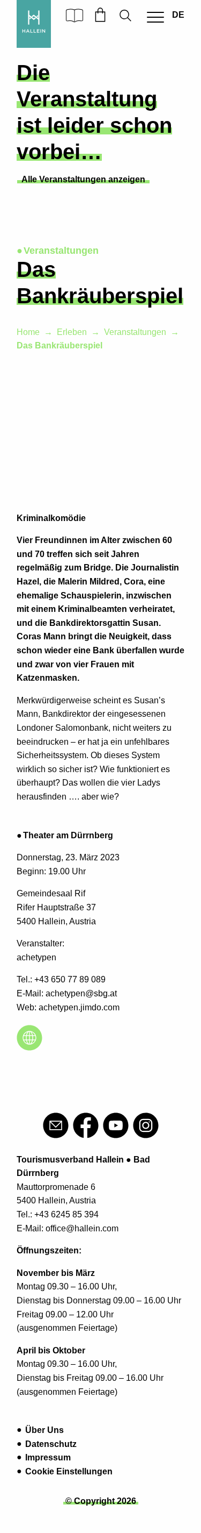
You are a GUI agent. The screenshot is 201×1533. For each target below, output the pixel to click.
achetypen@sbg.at (81, 993)
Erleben (72, 332)
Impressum (48, 1457)
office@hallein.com (82, 1228)
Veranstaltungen (135, 332)
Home (28, 332)
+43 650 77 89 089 (70, 979)
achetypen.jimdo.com (79, 1007)
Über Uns (44, 1430)
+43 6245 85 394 (66, 1214)
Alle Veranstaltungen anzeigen (83, 179)
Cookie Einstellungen (69, 1471)
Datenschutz (51, 1444)
